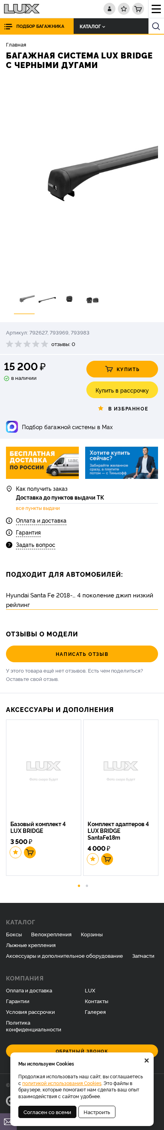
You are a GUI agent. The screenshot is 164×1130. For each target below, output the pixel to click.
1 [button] (79, 885)
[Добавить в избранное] (15, 852)
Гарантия (28, 532)
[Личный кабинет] (109, 9)
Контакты (96, 1000)
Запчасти (143, 955)
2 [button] (87, 885)
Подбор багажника (40, 26)
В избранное (128, 408)
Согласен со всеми (47, 1111)
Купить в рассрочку (122, 390)
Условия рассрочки (30, 1011)
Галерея (95, 1011)
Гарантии (17, 1000)
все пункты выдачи (38, 508)
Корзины (92, 933)
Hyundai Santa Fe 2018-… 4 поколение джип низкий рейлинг (79, 600)
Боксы (14, 933)
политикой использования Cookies (62, 1082)
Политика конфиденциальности (33, 1026)
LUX (90, 990)
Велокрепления (51, 933)
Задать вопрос (35, 544)
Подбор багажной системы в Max (67, 426)
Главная (16, 44)
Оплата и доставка (41, 520)
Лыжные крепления (31, 944)
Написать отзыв (82, 653)
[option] (82, 181)
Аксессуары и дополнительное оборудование (64, 955)
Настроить (97, 1111)
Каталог (90, 26)
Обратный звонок (82, 1051)
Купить (128, 369)
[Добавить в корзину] (30, 852)
